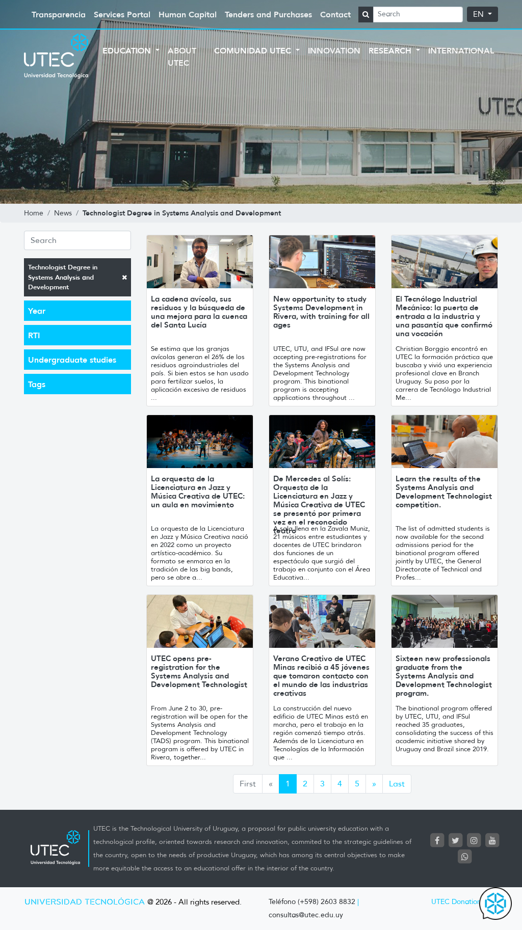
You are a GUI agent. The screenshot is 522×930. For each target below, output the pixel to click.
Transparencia (59, 14)
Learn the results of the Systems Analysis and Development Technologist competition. (444, 491)
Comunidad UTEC (254, 50)
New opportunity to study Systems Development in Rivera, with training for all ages (321, 312)
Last (397, 783)
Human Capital (188, 14)
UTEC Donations (457, 901)
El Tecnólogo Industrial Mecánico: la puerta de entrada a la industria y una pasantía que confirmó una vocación (444, 316)
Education (127, 50)
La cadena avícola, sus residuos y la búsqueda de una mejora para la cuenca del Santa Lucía (199, 312)
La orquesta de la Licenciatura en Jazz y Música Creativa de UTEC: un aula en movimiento (198, 491)
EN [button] (479, 14)
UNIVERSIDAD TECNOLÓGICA (84, 902)
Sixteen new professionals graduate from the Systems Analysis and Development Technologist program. (444, 675)
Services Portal (122, 14)
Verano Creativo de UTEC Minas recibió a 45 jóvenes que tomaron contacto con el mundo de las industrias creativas (321, 675)
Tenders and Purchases (268, 14)
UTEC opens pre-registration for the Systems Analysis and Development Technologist (199, 671)
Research (391, 50)
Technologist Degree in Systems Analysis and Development (62, 277)
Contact (335, 14)
